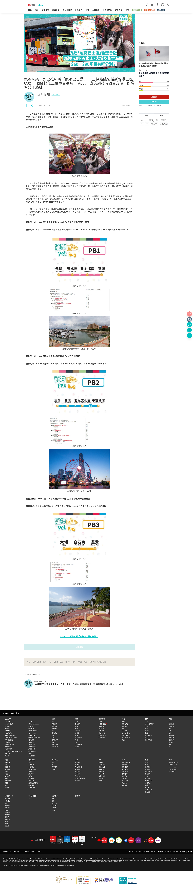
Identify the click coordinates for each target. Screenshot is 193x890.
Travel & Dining (173, 769)
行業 (76, 728)
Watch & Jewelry (173, 765)
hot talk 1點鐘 (9, 724)
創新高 (77, 733)
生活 (142, 124)
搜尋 (53, 742)
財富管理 (56, 10)
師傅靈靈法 (8, 746)
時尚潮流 (7, 756)
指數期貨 (101, 721)
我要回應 (154, 102)
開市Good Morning (33, 724)
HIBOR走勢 (31, 785)
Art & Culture (172, 767)
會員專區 (118, 10)
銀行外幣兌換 (32, 769)
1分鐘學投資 (8, 749)
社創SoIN (55, 796)
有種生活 (31, 753)
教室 (123, 740)
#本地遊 (79, 662)
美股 (170, 719)
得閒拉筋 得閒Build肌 (11, 737)
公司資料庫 (78, 744)
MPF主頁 (101, 762)
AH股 (76, 740)
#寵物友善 (92, 662)
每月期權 (101, 728)
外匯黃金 (31, 760)
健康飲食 (7, 805)
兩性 (6, 821)
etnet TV (143, 120)
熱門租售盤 (125, 767)
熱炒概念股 (78, 737)
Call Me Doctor (32, 733)
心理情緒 (7, 814)
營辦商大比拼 (102, 767)
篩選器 (147, 731)
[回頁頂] (189, 335)
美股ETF (147, 737)
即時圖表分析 (102, 735)
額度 (6, 765)
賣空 (76, 735)
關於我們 (131, 851)
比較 (146, 733)
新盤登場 (124, 765)
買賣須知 (124, 778)
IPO (76, 742)
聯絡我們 (153, 851)
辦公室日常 (67, 10)
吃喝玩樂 (31, 740)
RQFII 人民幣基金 (80, 778)
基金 (76, 760)
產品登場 (77, 771)
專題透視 (163, 120)
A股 (6, 760)
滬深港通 (7, 767)
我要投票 (154, 97)
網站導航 (175, 851)
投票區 (77, 796)
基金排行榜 (78, 767)
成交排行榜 (125, 769)
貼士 (53, 737)
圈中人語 (54, 803)
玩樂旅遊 (96, 10)
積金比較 (101, 774)
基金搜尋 (77, 769)
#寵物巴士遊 (101, 662)
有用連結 (182, 851)
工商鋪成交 (125, 771)
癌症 (6, 803)
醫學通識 (7, 798)
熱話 (37, 10)
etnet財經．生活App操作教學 (13, 751)
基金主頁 (77, 762)
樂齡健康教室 (9, 740)
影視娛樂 (78, 10)
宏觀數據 (171, 726)
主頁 (30, 10)
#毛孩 (85, 662)
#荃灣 (74, 662)
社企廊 (54, 808)
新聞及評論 (102, 733)
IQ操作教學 (8, 753)
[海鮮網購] (189, 319)
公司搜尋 (7, 787)
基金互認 (77, 780)
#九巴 (61, 662)
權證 (123, 719)
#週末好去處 (36, 662)
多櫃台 (77, 746)
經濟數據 (31, 778)
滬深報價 (7, 769)
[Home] (31, 5)
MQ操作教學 (32, 751)
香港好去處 (149, 10)
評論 (157, 120)
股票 (76, 719)
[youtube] (152, 4)
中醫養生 (7, 801)
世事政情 (45, 10)
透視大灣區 (55, 744)
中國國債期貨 (102, 724)
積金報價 (101, 769)
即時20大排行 (126, 733)
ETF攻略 (30, 726)
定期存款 (31, 767)
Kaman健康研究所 (10, 735)
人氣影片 (31, 721)
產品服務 (138, 851)
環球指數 (171, 724)
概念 (170, 733)
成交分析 (124, 731)
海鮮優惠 (161, 10)
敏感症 (7, 817)
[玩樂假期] (29, 97)
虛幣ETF (54, 769)
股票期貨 (101, 726)
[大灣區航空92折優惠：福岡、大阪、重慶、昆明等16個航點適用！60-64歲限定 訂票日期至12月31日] (29, 683)
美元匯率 (31, 774)
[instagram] (162, 4)
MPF (100, 760)
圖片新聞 (54, 733)
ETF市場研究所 (149, 724)
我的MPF (101, 780)
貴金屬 (30, 776)
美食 (87, 10)
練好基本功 (31, 749)
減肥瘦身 (7, 819)
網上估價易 (125, 780)
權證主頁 (124, 721)
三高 (6, 810)
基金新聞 (77, 765)
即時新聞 (54, 728)
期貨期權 (102, 719)
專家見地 (77, 774)
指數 (76, 726)
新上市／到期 (126, 737)
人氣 (161, 116)
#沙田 (50, 662)
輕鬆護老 (7, 812)
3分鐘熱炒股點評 (33, 731)
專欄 (127, 10)
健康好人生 (137, 10)
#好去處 (55, 662)
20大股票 (78, 731)
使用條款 (168, 851)
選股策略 (171, 740)
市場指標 (31, 780)
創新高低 (171, 737)
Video (53, 810)
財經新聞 (150, 120)
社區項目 (54, 805)
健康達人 (31, 742)
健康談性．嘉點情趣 (34, 737)
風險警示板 (8, 780)
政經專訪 (7, 728)
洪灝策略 (7, 742)
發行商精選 (125, 735)
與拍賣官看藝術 (9, 744)
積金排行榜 (102, 776)
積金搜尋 (101, 771)
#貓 (66, 662)
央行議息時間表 (33, 783)
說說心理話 (31, 735)
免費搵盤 (124, 785)
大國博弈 (7, 731)
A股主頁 (7, 762)
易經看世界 (31, 744)
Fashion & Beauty (173, 762)
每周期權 (101, 731)
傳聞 (53, 735)
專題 (53, 798)
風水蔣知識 (8, 733)
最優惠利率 (31, 787)
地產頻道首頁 (126, 762)
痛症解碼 (7, 808)
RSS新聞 (189, 851)
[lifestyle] (50, 5)
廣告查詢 (146, 851)
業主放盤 (124, 783)
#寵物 (44, 662)
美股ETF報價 (148, 740)
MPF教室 (101, 778)
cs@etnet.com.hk (36, 851)
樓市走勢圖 (125, 774)
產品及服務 (31, 756)
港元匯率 (31, 771)
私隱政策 (160, 851)
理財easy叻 (55, 746)
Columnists (172, 771)
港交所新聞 (55, 740)
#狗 (69, 662)
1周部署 (7, 726)
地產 (123, 760)
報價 (146, 728)
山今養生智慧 (32, 746)
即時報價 (77, 724)
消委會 (7, 826)
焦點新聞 (54, 726)
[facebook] (157, 4)
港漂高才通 (107, 10)
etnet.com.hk (11, 713)
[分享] (31, 105)
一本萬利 (31, 728)
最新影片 (7, 721)
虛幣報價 (54, 767)
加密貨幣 (55, 760)
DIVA (147, 124)
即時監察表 (102, 737)
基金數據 (77, 776)
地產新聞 (124, 776)
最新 (146, 116)
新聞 (53, 719)
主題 (146, 726)
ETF (146, 719)
